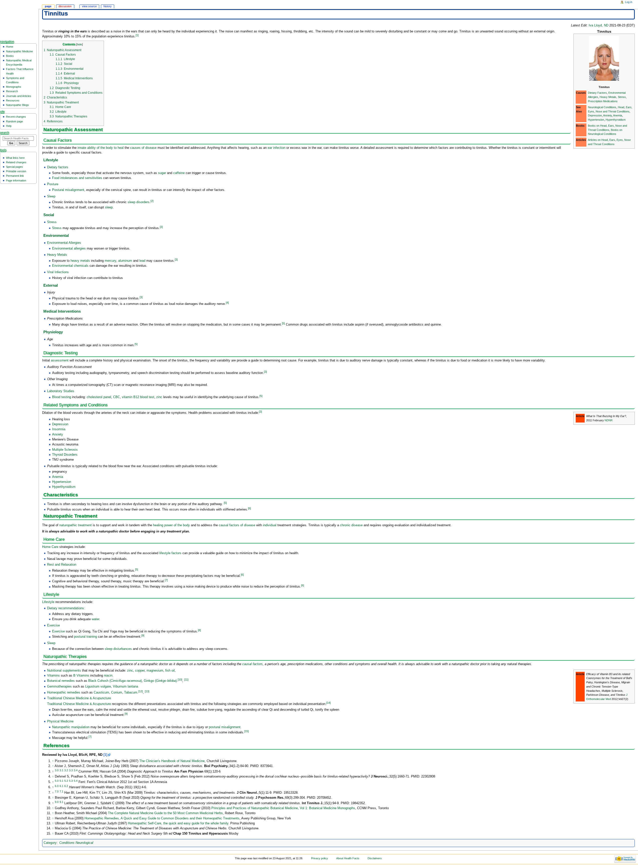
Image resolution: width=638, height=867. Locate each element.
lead (142, 260)
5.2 (66, 780)
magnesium (155, 670)
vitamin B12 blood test (138, 397)
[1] (137, 35)
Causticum (101, 692)
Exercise (53, 625)
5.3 (71, 780)
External (50, 285)
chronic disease (351, 525)
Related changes (16, 162)
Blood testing (61, 397)
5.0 (57, 780)
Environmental (56, 236)
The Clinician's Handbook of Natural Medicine (172, 761)
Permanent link (15, 175)
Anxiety (607, 115)
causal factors (252, 664)
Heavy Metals (608, 96)
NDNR (609, 420)
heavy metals (80, 260)
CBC (116, 397)
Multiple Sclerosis (65, 449)
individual (269, 525)
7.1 (61, 791)
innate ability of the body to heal (101, 148)
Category (50, 843)
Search (4, 132)
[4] (227, 302)
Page (48, 6)
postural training (85, 637)
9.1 (61, 801)
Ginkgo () (160, 681)
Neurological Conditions (602, 107)
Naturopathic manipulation (70, 727)
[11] (186, 679)
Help (8, 125)
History (107, 6)
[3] (161, 226)
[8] (199, 630)
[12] (140, 691)
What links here (15, 157)
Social (48, 215)
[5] (283, 323)
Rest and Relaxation (61, 564)
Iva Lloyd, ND (598, 25)
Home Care (50, 547)
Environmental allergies (69, 248)
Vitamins (54, 675)
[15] (246, 731)
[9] (142, 635)
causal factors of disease (237, 525)
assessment (60, 360)
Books (10, 55)
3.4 (76, 770)
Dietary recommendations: (66, 608)
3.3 (71, 770)
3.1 (61, 770)
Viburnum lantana (125, 686)
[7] (166, 580)
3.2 (66, 770)
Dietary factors (57, 167)
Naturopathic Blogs (17, 104)
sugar (162, 173)
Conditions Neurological (76, 843)
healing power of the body (171, 525)
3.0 (57, 770)
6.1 (61, 785)
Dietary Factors (597, 92)
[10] (180, 679)
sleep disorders (139, 202)
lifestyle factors (170, 553)
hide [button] (79, 44)
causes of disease (143, 148)
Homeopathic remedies (63, 692)
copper (140, 670)
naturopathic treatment (75, 525)
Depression (595, 115)
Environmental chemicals (70, 265)
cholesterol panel (99, 397)
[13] (147, 691)
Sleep (51, 196)
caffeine (179, 173)
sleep (109, 207)
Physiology (53, 332)
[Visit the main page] (19, 19)
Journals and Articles (18, 95)
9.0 (57, 801)
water (95, 619)
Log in (628, 1)
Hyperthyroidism (616, 119)
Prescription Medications (603, 101)
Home (9, 46)
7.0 (57, 791)
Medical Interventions (62, 311)
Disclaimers (375, 858)
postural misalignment (224, 727)
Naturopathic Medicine (19, 51)
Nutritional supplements (64, 670)
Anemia (617, 115)
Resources (12, 100)
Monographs (13, 86)
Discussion (65, 6)
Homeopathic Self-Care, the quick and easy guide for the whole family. (178, 823)
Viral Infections (58, 272)
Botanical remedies (61, 681)
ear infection (276, 148)
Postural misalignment (68, 190)
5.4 (76, 780)
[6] (249, 508)
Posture (52, 184)
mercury (110, 260)
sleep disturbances (118, 649)
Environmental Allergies (64, 243)
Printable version (16, 171)
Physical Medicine (60, 721)
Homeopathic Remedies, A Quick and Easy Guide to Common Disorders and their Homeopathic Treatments (161, 818)
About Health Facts (347, 858)
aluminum (125, 260)
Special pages (14, 166)
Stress (622, 96)
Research (12, 91)
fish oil (170, 670)
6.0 (57, 785)
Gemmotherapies (59, 686)
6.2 (66, 785)
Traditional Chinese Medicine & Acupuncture (79, 698)
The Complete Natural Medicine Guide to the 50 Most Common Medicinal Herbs (165, 813)
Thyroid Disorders (65, 454)
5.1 (61, 780)
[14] (328, 702)
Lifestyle (50, 160)
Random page (14, 121)
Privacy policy (319, 858)
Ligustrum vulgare (98, 686)
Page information (16, 180)
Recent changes (16, 116)
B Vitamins (81, 675)
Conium (116, 692)
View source (89, 6)
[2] (152, 200)
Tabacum (130, 692)
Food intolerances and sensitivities (77, 178)
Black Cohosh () (115, 681)
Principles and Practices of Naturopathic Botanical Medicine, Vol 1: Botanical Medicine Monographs (283, 808)
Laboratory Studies (60, 391)
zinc (159, 397)
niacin (108, 675)
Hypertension (596, 119)
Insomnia (58, 429)
